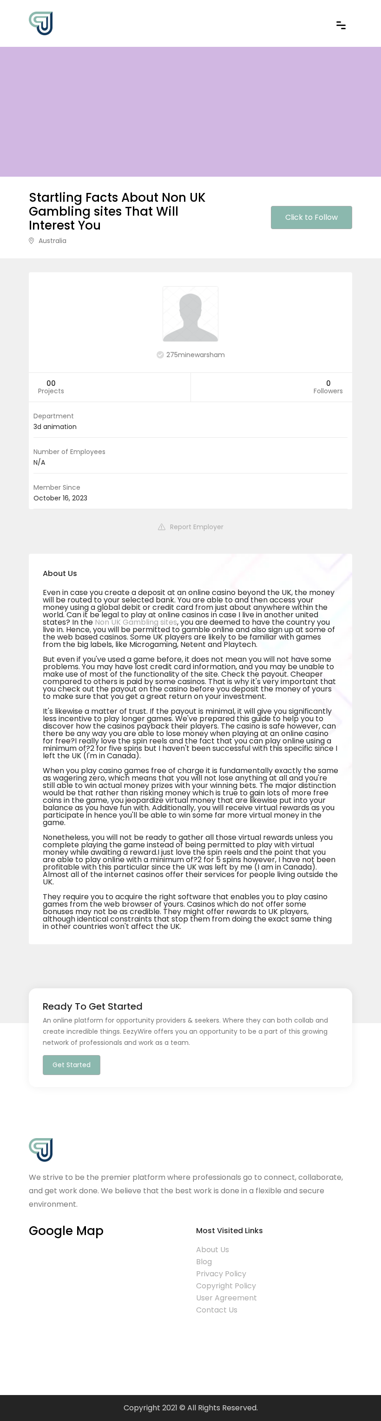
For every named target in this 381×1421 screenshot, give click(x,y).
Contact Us (216, 1310)
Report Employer (196, 526)
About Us (212, 1249)
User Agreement (226, 1298)
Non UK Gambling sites (136, 622)
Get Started (72, 1064)
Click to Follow (311, 217)
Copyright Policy (226, 1285)
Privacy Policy (221, 1273)
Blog (204, 1261)
